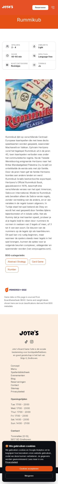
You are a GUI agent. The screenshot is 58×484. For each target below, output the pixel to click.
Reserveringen (18, 382)
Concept (15, 365)
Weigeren (29, 476)
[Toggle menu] (53, 7)
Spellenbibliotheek (20, 372)
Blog (13, 378)
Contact (15, 385)
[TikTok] (26, 341)
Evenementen (18, 375)
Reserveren (40, 7)
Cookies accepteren (29, 468)
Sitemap (15, 388)
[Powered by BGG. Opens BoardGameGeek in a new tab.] (15, 289)
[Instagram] (31, 341)
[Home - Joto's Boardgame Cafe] (7, 7)
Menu (14, 369)
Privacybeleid (17, 391)
